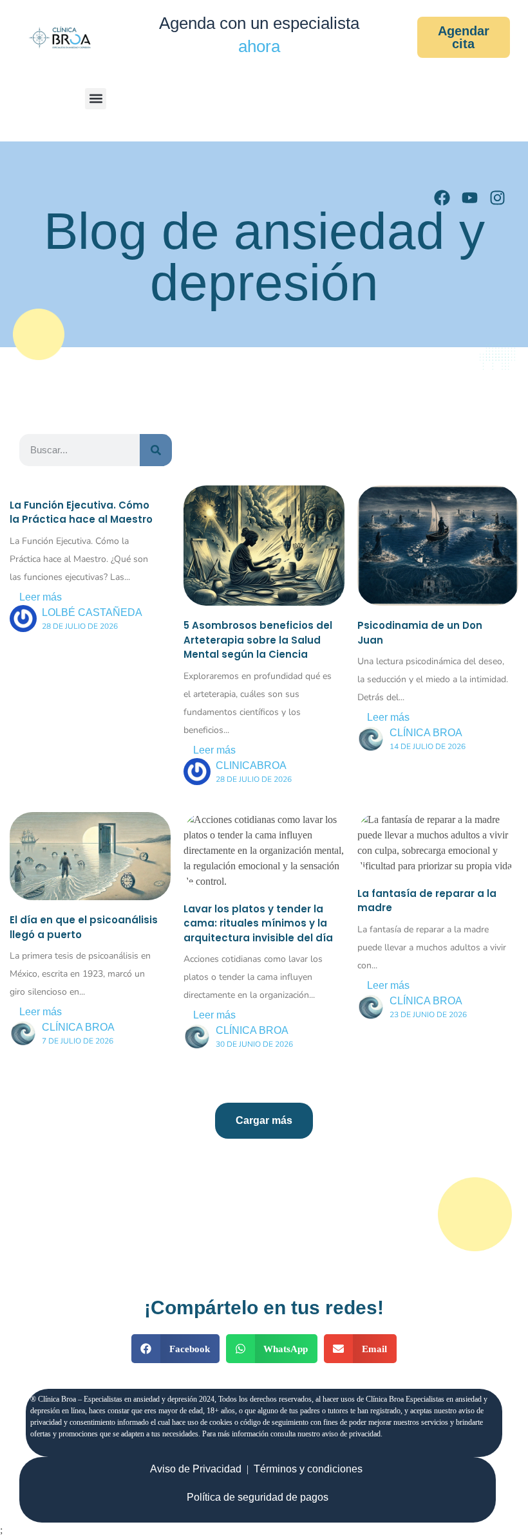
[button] (95, 98)
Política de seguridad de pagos (257, 1497)
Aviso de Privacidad (195, 1468)
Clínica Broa (426, 732)
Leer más (40, 597)
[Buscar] (156, 450)
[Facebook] (442, 198)
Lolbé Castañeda (92, 612)
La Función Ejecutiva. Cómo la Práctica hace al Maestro (81, 512)
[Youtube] (470, 198)
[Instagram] (497, 198)
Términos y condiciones (308, 1468)
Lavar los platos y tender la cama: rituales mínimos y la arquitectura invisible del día (258, 923)
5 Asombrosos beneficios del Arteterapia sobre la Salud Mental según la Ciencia (258, 640)
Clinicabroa (251, 765)
